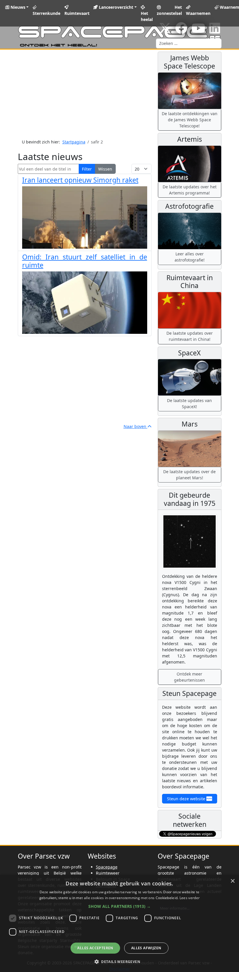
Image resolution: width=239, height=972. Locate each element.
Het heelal (147, 16)
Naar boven (135, 426)
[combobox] (189, 43)
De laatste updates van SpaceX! (189, 403)
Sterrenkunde (46, 13)
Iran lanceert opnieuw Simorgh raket (80, 180)
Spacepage (106, 867)
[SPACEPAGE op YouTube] (198, 31)
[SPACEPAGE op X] (165, 31)
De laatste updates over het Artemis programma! (190, 190)
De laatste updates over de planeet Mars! (189, 474)
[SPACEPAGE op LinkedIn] (214, 31)
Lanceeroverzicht (115, 7)
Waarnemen (198, 13)
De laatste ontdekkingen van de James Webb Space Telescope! (189, 120)
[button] (119, 906)
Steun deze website (186, 798)
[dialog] (119, 923)
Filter (87, 169)
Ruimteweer (107, 873)
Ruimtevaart (76, 13)
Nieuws (17, 7)
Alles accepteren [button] (95, 947)
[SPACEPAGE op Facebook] (181, 31)
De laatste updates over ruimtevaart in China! (189, 336)
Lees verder (190, 897)
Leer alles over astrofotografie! (190, 257)
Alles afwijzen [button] (146, 947)
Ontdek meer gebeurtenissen (189, 677)
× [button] (232, 881)
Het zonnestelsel (169, 10)
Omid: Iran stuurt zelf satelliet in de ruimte (84, 261)
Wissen (105, 169)
